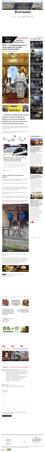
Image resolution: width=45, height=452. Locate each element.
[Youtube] (42, 1)
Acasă (3, 35)
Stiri (5, 35)
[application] (15, 228)
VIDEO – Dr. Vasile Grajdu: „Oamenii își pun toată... (36, 115)
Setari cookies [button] (4, 449)
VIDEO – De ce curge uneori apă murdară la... (36, 69)
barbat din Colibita (9, 274)
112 (7, 35)
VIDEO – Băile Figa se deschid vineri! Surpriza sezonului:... (36, 99)
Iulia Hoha (33, 47)
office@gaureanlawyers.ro (36, 442)
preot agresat (20, 274)
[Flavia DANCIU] (3, 51)
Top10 (4, 346)
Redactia (33, 164)
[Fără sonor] (25, 250)
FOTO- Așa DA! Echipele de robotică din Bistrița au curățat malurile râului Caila (23, 311)
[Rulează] (3, 250)
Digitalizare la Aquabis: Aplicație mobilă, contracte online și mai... (36, 52)
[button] (37, 1)
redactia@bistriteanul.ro (8, 440)
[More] (24, 297)
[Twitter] (40, 1)
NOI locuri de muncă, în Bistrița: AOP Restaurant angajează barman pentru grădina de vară (36, 177)
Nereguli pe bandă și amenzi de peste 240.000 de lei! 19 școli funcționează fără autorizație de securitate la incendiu (24, 358)
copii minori (15, 274)
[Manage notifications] (2, 450)
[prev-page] (3, 363)
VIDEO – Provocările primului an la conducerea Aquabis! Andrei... (35, 76)
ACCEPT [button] (9, 449)
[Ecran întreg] (27, 250)
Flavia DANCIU (9, 51)
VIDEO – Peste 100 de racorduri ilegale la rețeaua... (36, 60)
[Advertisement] (22, 25)
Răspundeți (8, 381)
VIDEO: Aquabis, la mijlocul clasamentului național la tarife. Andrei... (36, 44)
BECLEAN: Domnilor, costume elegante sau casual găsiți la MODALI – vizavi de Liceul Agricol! (15, 358)
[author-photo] (31, 164)
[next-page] (4, 363)
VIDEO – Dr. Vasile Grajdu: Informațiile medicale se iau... (35, 108)
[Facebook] (39, 1)
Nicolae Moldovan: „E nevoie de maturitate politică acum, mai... (35, 91)
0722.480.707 (8, 441)
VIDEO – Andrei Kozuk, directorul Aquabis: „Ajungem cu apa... (36, 84)
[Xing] (8, 320)
